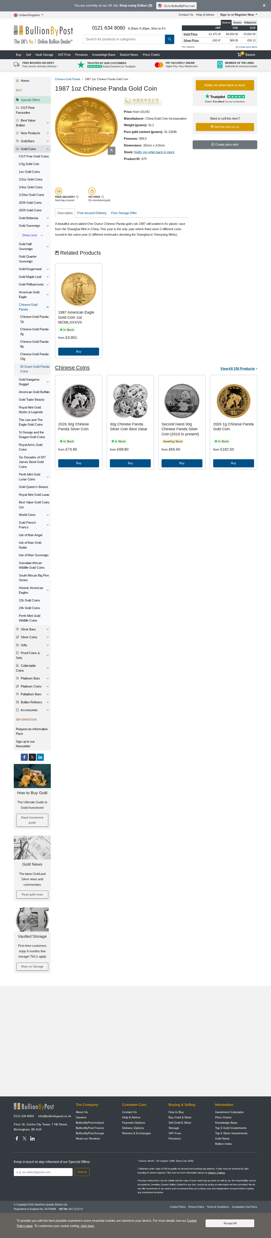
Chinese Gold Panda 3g (34, 331)
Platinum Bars (30, 678)
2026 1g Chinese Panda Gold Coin (233, 426)
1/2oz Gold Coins (31, 179)
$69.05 (234, 40)
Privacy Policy (196, 1206)
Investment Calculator (229, 1112)
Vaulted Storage (32, 936)
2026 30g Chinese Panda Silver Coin (73, 426)
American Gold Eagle (29, 294)
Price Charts (151, 54)
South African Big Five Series (34, 578)
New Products (30, 133)
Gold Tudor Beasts (31, 399)
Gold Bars (27, 141)
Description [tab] (65, 213)
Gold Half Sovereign (26, 246)
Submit (82, 1172)
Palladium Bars (30, 694)
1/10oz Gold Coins (31, 195)
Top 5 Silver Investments (231, 1133)
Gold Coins (28, 149)
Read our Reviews (88, 1138)
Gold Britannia (28, 218)
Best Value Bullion (25, 123)
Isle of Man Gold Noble (30, 545)
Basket (248, 54)
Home (24, 80)
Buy (18, 54)
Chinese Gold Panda (28, 307)
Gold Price (190, 34)
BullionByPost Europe (90, 1133)
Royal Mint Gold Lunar (34, 494)
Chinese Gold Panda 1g (34, 319)
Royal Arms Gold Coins (30, 447)
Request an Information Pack (32, 731)
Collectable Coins (26, 668)
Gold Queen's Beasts (33, 487)
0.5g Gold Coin (29, 164)
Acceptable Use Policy (244, 1206)
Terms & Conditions (218, 1206)
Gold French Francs (27, 525)
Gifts (23, 645)
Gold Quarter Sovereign (28, 259)
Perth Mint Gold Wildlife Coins (29, 618)
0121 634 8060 (24, 1116)
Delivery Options (133, 1128)
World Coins (27, 515)
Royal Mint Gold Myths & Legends (31, 410)
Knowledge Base (103, 54)
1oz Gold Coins (29, 172)
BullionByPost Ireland (90, 1122)
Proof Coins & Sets (28, 655)
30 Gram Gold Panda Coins (34, 369)
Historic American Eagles (31, 590)
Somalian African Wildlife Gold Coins (31, 565)
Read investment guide (32, 820)
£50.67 (217, 40)
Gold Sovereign (29, 225)
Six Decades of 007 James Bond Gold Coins (32, 462)
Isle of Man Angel (30, 535)
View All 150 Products (237, 368)
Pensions (81, 54)
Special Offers (30, 100)
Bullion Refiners (31, 702)
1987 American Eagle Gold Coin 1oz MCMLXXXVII (76, 317)
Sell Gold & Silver (180, 1122)
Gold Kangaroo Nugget (29, 382)
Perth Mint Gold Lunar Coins (29, 477)
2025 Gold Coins (30, 210)
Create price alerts (247, 47)
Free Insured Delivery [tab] (92, 213)
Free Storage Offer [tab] (124, 213)
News (129, 54)
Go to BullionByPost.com (179, 6)
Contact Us (186, 14)
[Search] (169, 39)
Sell (28, 54)
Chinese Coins (72, 367)
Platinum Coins (30, 686)
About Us (82, 1112)
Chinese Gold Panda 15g (34, 356)
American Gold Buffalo (34, 392)
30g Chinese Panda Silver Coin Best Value (128, 426)
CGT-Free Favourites (25, 110)
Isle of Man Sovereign (33, 555)
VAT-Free (64, 54)
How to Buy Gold (32, 793)
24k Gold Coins (29, 608)
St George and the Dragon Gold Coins (32, 434)
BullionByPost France (90, 1128)
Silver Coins (28, 637)
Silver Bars (28, 629)
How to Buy (176, 1112)
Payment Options (133, 1122)
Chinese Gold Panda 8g (34, 344)
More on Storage (32, 966)
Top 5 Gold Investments (230, 1128)
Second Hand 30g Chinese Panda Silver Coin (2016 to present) (180, 429)
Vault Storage (44, 54)
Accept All (230, 1223)
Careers (81, 1117)
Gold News (32, 864)
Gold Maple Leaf (30, 277)
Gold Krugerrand (30, 269)
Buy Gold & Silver (180, 1117)
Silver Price (191, 40)
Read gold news (32, 894)
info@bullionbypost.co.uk (54, 1116)
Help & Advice (205, 14)
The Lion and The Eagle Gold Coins (31, 422)
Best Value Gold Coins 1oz (34, 504)
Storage (174, 1128)
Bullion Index (223, 1143)
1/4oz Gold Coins (31, 187)
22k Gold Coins (29, 600)
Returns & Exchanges (136, 1133)
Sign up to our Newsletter (25, 744)
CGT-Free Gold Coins (34, 156)
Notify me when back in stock (154, 152)
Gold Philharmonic (31, 284)
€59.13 (251, 40)
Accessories (29, 710)
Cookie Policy (177, 1206)
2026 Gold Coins (30, 202)
